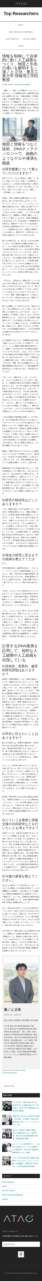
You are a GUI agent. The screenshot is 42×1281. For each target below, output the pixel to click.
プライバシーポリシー (9, 1231)
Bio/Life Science (15, 1070)
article (4, 1186)
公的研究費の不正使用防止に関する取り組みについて (20, 1236)
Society (5, 1199)
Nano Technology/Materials (12, 1195)
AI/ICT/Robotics (8, 1182)
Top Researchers (21, 13)
